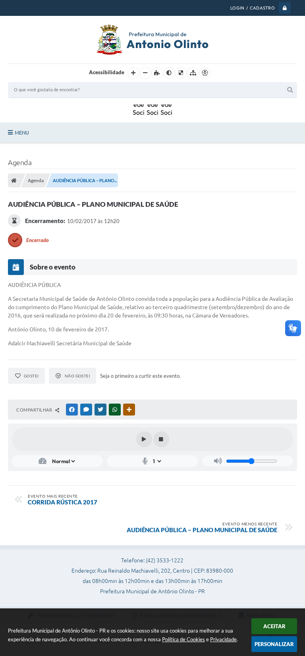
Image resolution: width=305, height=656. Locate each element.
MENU (22, 132)
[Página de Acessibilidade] (205, 73)
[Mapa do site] (193, 73)
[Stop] (161, 439)
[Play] (144, 439)
